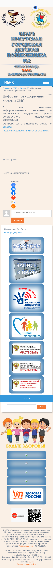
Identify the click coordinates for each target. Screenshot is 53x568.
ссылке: (7, 126)
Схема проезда (26, 66)
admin (15, 160)
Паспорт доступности (27, 74)
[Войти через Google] (13, 202)
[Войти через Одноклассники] (13, 206)
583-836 (26, 70)
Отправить (17, 221)
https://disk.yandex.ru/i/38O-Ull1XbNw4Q (26, 130)
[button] (35, 9)
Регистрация (10, 232)
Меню (9, 82)
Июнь (22, 88)
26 (28, 88)
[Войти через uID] (13, 185)
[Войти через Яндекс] (13, 197)
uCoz (31, 562)
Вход (20, 232)
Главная (6, 88)
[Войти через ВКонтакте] (13, 189)
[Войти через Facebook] (13, 193)
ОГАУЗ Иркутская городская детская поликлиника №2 (26, 47)
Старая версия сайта (26, 564)
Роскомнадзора (26, 546)
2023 (15, 88)
